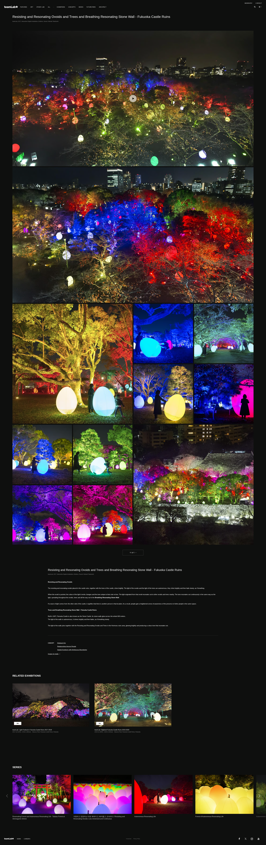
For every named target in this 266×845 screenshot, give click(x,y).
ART (31, 7)
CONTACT (259, 3)
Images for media (53, 654)
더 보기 (132, 552)
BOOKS (81, 7)
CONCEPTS (71, 7)
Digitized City (61, 643)
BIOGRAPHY (248, 3)
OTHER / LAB (40, 7)
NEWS (19, 839)
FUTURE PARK (91, 7)
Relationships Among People (66, 646)
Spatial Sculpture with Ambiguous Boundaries (72, 650)
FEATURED (23, 7)
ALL (49, 7)
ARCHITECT (102, 7)
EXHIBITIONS (61, 7)
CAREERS (27, 839)
